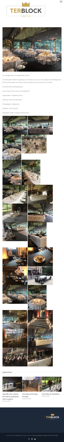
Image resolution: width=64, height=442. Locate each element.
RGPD (56, 435)
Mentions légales (37, 435)
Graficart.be (17, 435)
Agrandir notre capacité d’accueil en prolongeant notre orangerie (50, 396)
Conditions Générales (48, 435)
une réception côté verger (11, 394)
